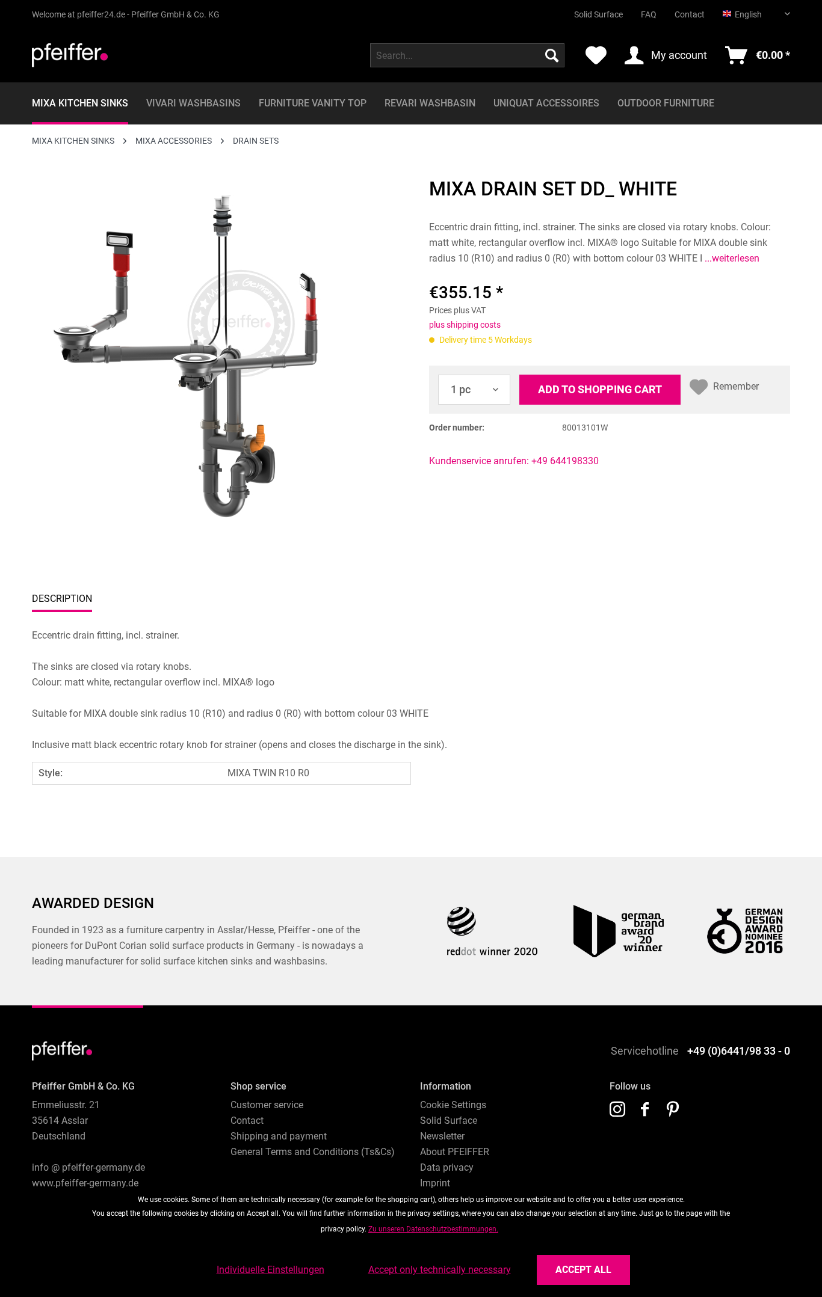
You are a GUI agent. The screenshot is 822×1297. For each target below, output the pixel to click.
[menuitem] (589, 9)
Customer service (266, 1105)
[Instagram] (617, 1110)
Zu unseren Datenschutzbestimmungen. (433, 1229)
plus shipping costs (465, 325)
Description (62, 598)
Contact (690, 14)
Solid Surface (598, 14)
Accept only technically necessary (439, 1269)
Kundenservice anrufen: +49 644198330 (514, 461)
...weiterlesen (730, 258)
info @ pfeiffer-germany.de (88, 1167)
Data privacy (447, 1167)
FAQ (649, 14)
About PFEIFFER (454, 1151)
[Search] (551, 55)
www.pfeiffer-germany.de (85, 1183)
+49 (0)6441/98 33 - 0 (738, 1050)
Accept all (583, 1269)
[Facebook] (645, 1110)
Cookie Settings (453, 1105)
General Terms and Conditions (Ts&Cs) (312, 1151)
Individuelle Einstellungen (270, 1269)
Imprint (435, 1183)
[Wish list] (596, 55)
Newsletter (442, 1136)
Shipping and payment (278, 1136)
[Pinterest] (673, 1110)
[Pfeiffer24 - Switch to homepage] (70, 58)
